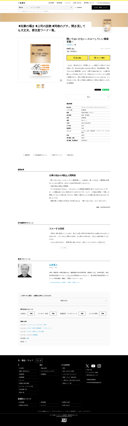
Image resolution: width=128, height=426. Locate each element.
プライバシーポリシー (57, 411)
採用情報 (59, 3)
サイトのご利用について (43, 411)
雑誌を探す (44, 368)
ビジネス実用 (40, 331)
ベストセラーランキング (69, 374)
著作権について (89, 3)
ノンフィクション (31, 324)
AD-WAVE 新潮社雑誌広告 (104, 3)
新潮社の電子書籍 (24, 383)
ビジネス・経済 (42, 324)
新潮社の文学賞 (23, 405)
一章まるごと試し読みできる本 (71, 380)
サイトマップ (87, 411)
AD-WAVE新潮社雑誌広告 (94, 382)
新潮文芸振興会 (91, 379)
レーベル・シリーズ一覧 (26, 386)
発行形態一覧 (23, 389)
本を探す (21, 368)
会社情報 (51, 3)
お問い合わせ (77, 3)
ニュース (67, 3)
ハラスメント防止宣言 (70, 411)
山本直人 (70, 45)
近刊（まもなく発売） (69, 371)
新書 (28, 338)
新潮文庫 (21, 374)
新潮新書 (35, 335)
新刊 (64, 368)
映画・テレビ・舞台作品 (69, 377)
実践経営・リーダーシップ (43, 328)
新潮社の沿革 (66, 402)
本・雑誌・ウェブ (101, 7)
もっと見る (63, 247)
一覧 (40, 360)
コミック (21, 380)
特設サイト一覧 (67, 383)
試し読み (78, 58)
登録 (31, 313)
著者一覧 (21, 392)
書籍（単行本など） (24, 371)
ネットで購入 (101, 58)
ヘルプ (79, 411)
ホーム (19, 11)
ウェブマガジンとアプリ (48, 371)
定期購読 (43, 374)
